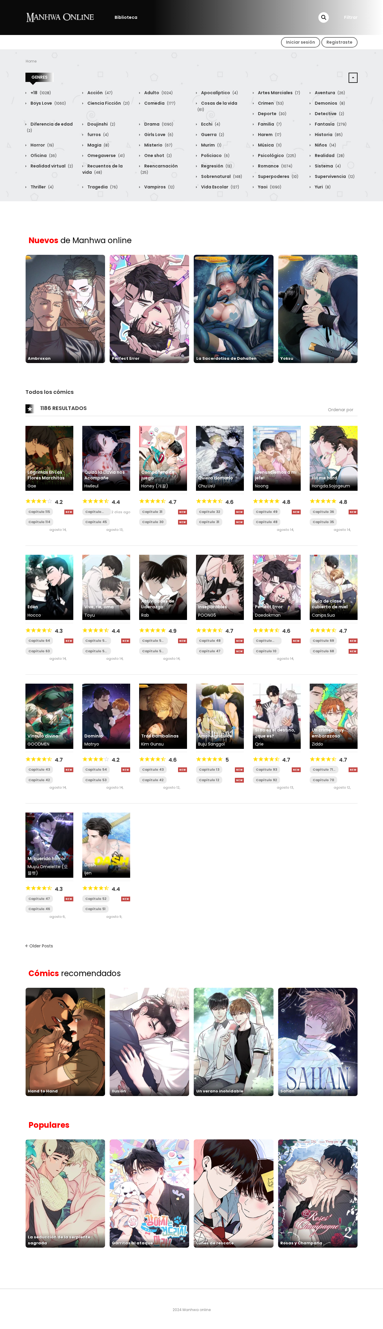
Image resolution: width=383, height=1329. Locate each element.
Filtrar (351, 17)
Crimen (270, 103)
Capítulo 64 (39, 640)
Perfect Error (269, 607)
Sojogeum (339, 486)
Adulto (158, 93)
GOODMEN (38, 744)
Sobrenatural (221, 176)
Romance (274, 166)
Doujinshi (100, 124)
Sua (331, 615)
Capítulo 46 (39, 908)
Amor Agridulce (215, 736)
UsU (211, 486)
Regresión (216, 166)
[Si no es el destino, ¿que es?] (277, 716)
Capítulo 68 (323, 651)
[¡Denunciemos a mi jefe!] (277, 458)
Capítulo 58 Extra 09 (152, 651)
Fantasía (330, 124)
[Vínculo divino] (49, 716)
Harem (269, 135)
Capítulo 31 (152, 511)
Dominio (93, 736)
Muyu (33, 867)
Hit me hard (324, 478)
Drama (158, 124)
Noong (261, 486)
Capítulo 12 (209, 780)
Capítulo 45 (96, 521)
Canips (319, 615)
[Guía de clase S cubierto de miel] (334, 587)
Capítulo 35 (323, 521)
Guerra (212, 135)
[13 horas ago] (182, 512)
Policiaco (215, 155)
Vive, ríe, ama (99, 607)
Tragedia (102, 187)
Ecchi (210, 124)
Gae (32, 486)
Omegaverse (105, 155)
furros (97, 135)
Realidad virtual (51, 166)
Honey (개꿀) (154, 486)
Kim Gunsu (152, 744)
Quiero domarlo (215, 478)
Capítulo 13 (209, 769)
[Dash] (106, 845)
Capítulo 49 (266, 511)
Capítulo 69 (323, 640)
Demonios (329, 103)
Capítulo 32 (209, 511)
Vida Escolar (219, 187)
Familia (269, 124)
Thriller (42, 187)
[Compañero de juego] (163, 458)
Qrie (259, 744)
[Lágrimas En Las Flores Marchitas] (49, 458)
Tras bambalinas (160, 736)
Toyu (89, 615)
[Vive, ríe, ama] (106, 587)
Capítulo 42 (39, 780)
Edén (33, 607)
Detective (329, 114)
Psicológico (276, 155)
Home (31, 61)
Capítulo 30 (153, 521)
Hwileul (91, 486)
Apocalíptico (219, 93)
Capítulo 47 (210, 651)
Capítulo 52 (96, 898)
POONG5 (207, 615)
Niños (325, 145)
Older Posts (40, 946)
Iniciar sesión (300, 42)
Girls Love (158, 135)
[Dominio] (106, 716)
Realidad (329, 155)
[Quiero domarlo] (220, 458)
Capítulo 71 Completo (323, 769)
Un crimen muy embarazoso (328, 733)
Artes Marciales (278, 93)
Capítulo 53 (96, 780)
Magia (97, 145)
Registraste (339, 42)
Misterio (157, 145)
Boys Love (48, 103)
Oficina (43, 155)
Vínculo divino (43, 736)
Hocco (34, 615)
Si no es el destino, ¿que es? (275, 733)
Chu (202, 486)
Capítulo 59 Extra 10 (152, 640)
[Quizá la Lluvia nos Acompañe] (106, 458)
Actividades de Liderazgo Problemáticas (157, 606)
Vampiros (158, 187)
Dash (90, 865)
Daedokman (268, 615)
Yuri (322, 187)
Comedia (159, 103)
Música (269, 145)
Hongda (320, 486)
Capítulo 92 (266, 780)
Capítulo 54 (96, 769)
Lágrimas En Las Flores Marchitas (46, 475)
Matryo (91, 744)
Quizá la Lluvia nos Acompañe (104, 475)
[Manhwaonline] (60, 17)
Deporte (271, 114)
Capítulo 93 (266, 769)
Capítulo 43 (39, 769)
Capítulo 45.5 (93, 511)
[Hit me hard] (334, 458)
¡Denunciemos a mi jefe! (276, 475)
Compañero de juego (157, 475)
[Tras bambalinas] (163, 716)
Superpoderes (277, 176)
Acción (99, 93)
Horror (42, 145)
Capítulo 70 (323, 780)
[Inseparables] (220, 587)
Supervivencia (334, 176)
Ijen (88, 873)
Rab (145, 615)
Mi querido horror (47, 859)
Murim (210, 145)
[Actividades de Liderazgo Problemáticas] (163, 587)
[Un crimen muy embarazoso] (334, 716)
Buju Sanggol (211, 744)
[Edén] (49, 587)
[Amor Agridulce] (220, 716)
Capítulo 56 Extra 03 (96, 651)
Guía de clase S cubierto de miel (330, 604)
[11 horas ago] (68, 512)
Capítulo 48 (266, 521)
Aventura (329, 93)
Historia (328, 135)
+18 (40, 93)
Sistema (327, 166)
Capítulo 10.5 (264, 640)
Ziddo (317, 744)
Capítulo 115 (39, 511)
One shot (157, 155)
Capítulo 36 (323, 511)
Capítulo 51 (95, 908)
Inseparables (212, 607)
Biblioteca (126, 17)
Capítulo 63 (39, 651)
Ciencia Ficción (108, 103)
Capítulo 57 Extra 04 (96, 640)
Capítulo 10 (266, 651)
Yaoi (269, 187)
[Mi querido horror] (49, 845)
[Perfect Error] (277, 587)
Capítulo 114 (39, 521)
